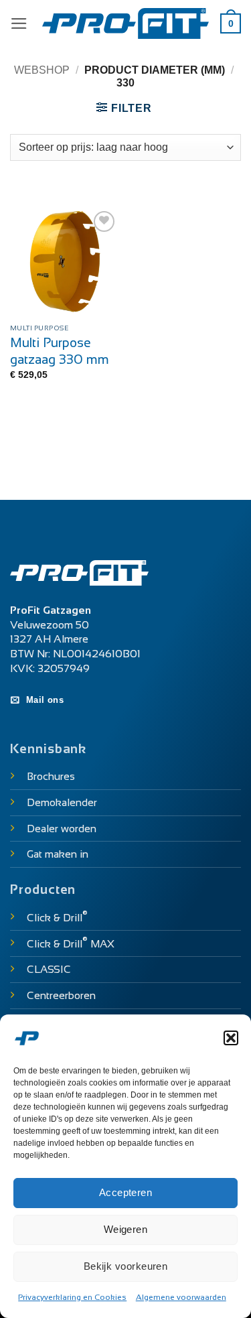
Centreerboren (61, 995)
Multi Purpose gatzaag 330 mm (59, 351)
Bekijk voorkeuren (126, 1266)
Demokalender (62, 802)
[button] (231, 1038)
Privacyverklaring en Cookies (72, 1297)
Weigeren (126, 1229)
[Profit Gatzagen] (126, 24)
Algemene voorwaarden (181, 1297)
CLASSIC (49, 969)
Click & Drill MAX (70, 943)
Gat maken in (57, 854)
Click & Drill (57, 917)
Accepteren (126, 1192)
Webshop (42, 70)
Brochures (51, 776)
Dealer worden (61, 828)
